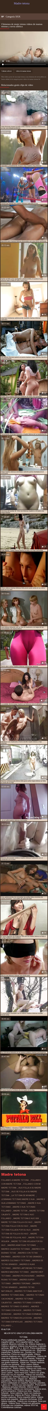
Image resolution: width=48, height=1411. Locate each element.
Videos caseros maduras (29, 1366)
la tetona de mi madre (23, 1195)
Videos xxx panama (10, 1364)
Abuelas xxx (16, 1358)
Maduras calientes (28, 1360)
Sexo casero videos (30, 1364)
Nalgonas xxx (7, 1395)
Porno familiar (18, 1381)
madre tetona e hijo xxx (26, 1218)
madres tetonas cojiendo (15, 1306)
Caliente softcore (7, 71)
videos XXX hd (31, 1405)
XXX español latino (25, 1342)
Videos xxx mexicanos (23, 1389)
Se (26, 1344)
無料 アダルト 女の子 (19, 1348)
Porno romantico (8, 1391)
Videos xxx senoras (34, 1375)
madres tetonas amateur (28, 1291)
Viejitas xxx (6, 1377)
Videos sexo (40, 1389)
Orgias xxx (23, 1379)
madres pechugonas (23, 1276)
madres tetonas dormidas (28, 1314)
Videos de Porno (22, 1395)
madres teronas (21, 1283)
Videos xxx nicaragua (27, 1401)
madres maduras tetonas (15, 1272)
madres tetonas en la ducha (16, 1318)
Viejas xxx (24, 1362)
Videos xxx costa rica (36, 1368)
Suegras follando (38, 1377)
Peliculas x (25, 1371)
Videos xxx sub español (23, 1385)
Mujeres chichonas (28, 1399)
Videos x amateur (9, 1346)
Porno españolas (38, 1348)
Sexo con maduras (32, 1393)
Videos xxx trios (24, 1391)
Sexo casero (7, 1373)
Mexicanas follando (10, 1371)
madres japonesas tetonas (27, 1268)
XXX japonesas (29, 1356)
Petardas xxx (18, 1352)
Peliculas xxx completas (12, 1405)
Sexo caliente (16, 1393)
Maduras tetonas (32, 1381)
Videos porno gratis (10, 1350)
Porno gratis (40, 1385)
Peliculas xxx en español (12, 1375)
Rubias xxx (6, 1368)
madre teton (20, 1211)
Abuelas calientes (37, 1383)
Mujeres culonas (16, 1344)
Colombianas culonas (11, 1407)
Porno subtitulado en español (14, 1383)
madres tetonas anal (12, 1295)
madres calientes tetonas (15, 1249)
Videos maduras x (37, 1344)
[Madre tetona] (44, 1407)
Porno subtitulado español (13, 1340)
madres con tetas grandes (27, 1257)
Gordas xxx (30, 1352)
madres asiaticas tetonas (22, 1245)
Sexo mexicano (21, 1373)
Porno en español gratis (22, 1354)
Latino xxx (6, 1385)
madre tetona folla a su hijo (16, 1222)
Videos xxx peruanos (31, 1403)
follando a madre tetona (15, 1180)
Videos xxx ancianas (27, 1346)
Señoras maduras (21, 1377)
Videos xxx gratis (37, 1373)
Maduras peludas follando (14, 1387)
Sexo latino (36, 1371)
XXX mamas (29, 1358)
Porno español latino (26, 1397)
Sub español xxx (9, 1379)
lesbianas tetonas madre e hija (18, 1199)
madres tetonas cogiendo (28, 1303)
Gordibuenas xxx (28, 1350)
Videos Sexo (14, 1403)
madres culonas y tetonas (15, 1260)
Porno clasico (19, 1368)
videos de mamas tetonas (23, 71)
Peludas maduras (9, 1366)
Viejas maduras (37, 1362)
